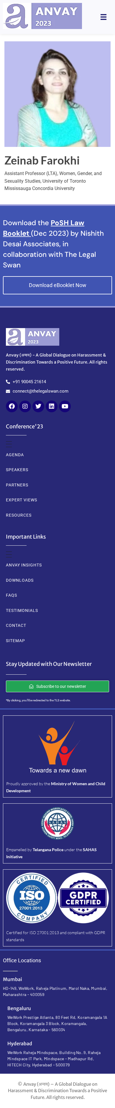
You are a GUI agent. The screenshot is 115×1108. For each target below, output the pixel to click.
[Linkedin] (52, 406)
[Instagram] (25, 406)
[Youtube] (65, 406)
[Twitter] (38, 406)
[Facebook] (12, 406)
